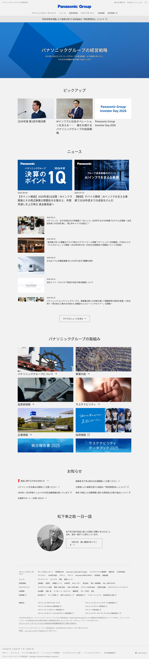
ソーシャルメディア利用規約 (51, 653)
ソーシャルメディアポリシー (92, 653)
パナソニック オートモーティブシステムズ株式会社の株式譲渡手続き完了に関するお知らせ (47, 623)
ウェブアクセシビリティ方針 (72, 653)
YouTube (15, 649)
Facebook (5, 649)
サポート (5, 653)
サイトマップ (15, 653)
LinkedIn (28, 649)
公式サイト (43, 631)
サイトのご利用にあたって (30, 653)
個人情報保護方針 (110, 653)
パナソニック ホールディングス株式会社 (15, 2)
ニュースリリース (29, 631)
